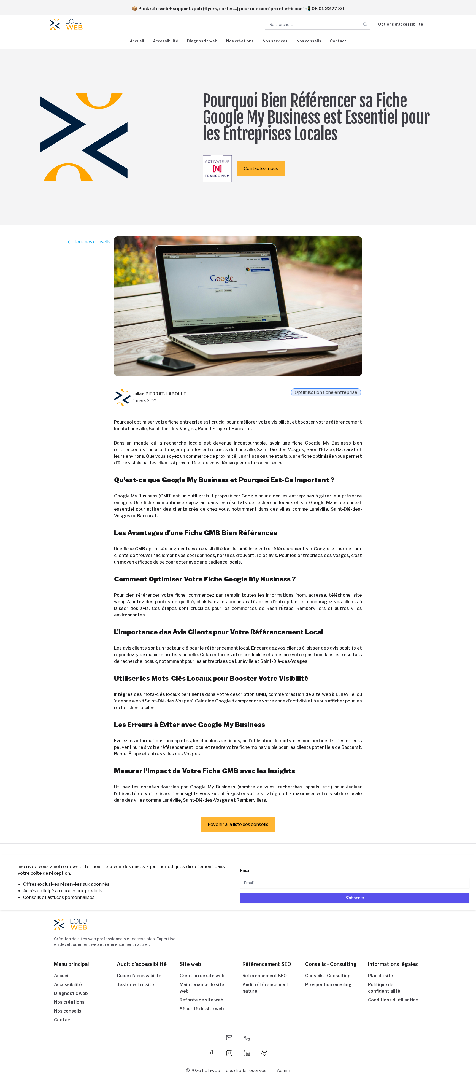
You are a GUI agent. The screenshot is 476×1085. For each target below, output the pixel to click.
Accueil (137, 41)
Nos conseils (308, 41)
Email (245, 870)
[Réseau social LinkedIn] (246, 1053)
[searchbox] (317, 24)
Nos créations (240, 41)
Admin (283, 1070)
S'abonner (354, 897)
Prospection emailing (328, 984)
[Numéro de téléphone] (246, 1037)
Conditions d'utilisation (393, 1000)
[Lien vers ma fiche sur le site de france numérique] (217, 168)
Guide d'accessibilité (139, 975)
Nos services (275, 41)
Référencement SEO (264, 975)
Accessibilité (165, 41)
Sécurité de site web (202, 1008)
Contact (338, 41)
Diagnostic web (202, 41)
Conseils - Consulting (328, 975)
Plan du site (380, 975)
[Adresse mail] (229, 1037)
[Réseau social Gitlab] (264, 1053)
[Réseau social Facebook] (211, 1053)
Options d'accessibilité (400, 24)
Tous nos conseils (92, 241)
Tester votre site (135, 984)
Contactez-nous (261, 168)
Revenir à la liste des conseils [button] (238, 824)
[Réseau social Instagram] (229, 1053)
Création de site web (202, 975)
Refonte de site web (201, 1000)
